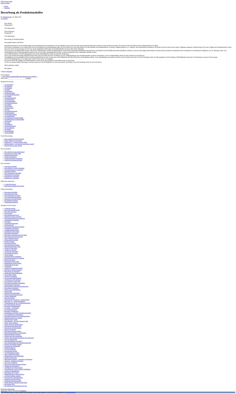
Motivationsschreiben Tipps (12, 246)
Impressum (4, 389)
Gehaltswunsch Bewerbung (12, 379)
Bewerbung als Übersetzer (12, 271)
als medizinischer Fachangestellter (14, 119)
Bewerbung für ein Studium (29, 76)
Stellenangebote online (11, 319)
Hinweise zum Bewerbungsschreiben (15, 364)
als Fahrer (7, 123)
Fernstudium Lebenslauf (11, 228)
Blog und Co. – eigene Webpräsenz (14, 301)
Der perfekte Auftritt (10, 275)
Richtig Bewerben (9, 260)
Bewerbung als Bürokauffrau (10, 76)
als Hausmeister (9, 108)
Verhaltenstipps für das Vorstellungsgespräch (17, 303)
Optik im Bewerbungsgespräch (13, 295)
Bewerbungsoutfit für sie (11, 215)
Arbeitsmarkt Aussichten (11, 220)
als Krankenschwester (10, 111)
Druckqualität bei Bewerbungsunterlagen (16, 286)
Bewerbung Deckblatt (10, 192)
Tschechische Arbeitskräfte (12, 346)
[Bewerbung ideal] (6, 1)
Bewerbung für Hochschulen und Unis (15, 386)
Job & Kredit (8, 291)
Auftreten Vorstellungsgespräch (13, 268)
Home (6, 6)
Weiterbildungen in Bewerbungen (14, 374)
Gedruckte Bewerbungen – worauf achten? (17, 299)
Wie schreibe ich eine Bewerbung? (14, 152)
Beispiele (7, 8)
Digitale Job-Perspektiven (11, 366)
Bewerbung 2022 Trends (11, 372)
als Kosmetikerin (9, 128)
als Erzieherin (8, 106)
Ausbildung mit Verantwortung (13, 367)
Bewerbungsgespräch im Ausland (14, 258)
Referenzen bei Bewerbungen (13, 270)
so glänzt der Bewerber (11, 251)
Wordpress (23, 391)
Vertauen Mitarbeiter (10, 296)
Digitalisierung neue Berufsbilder (14, 356)
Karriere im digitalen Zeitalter (13, 344)
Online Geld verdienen (11, 323)
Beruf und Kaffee (9, 298)
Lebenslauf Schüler (10, 171)
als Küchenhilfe (9, 133)
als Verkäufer (8, 88)
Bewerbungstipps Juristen (11, 245)
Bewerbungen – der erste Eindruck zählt (16, 321)
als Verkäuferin (8, 84)
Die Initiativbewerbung (11, 200)
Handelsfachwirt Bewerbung (12, 263)
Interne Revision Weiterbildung (13, 324)
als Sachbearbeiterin (10, 98)
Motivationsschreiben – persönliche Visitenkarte (18, 359)
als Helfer (7, 89)
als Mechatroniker (9, 93)
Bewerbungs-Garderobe (11, 288)
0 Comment (4, 18)
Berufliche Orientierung (11, 311)
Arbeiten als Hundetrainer (11, 371)
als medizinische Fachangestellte (13, 118)
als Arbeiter (7, 129)
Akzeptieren (68, 392)
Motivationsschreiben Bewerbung (14, 186)
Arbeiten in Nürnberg (10, 276)
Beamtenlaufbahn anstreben (12, 334)
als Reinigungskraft (10, 126)
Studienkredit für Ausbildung (12, 256)
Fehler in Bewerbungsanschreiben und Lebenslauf (19, 338)
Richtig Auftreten (9, 241)
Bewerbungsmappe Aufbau (12, 195)
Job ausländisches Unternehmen (13, 314)
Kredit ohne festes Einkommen (13, 273)
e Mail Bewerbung (9, 208)
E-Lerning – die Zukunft (11, 308)
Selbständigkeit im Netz (11, 265)
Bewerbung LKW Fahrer (11, 261)
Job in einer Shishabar (10, 363)
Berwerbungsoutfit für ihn (12, 210)
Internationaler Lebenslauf (12, 285)
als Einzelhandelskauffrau (11, 94)
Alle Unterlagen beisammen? (12, 197)
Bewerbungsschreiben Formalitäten (14, 283)
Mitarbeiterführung (9, 348)
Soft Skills (7, 222)
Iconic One (4, 391)
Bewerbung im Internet (11, 253)
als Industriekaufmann (10, 103)
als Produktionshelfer (10, 114)
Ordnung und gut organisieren (13, 336)
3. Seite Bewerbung (10, 184)
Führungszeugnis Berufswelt (12, 326)
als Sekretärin (8, 91)
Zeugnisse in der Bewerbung (12, 199)
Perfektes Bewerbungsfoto (12, 293)
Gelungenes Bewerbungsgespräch (14, 227)
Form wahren (8, 213)
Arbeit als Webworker (10, 248)
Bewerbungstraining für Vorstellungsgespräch (17, 343)
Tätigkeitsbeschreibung (11, 202)
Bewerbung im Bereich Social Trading (15, 235)
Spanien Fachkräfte (10, 329)
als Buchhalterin (9, 131)
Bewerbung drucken (10, 212)
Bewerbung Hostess (10, 243)
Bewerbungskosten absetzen (12, 304)
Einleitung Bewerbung (11, 155)
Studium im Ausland (10, 250)
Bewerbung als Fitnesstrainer (12, 328)
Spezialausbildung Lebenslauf (13, 341)
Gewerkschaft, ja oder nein (12, 281)
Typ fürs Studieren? (10, 349)
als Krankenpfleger (9, 101)
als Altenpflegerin (9, 116)
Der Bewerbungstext (10, 157)
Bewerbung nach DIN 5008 (12, 153)
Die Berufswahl (9, 225)
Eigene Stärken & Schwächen (13, 140)
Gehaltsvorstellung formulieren (13, 158)
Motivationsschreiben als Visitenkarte (15, 333)
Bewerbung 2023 (9, 384)
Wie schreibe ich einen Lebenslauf (14, 168)
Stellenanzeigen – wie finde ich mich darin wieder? (19, 144)
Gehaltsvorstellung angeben (12, 376)
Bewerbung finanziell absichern (13, 236)
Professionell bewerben (11, 240)
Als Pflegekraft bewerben (11, 353)
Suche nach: (4, 78)
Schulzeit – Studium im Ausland (13, 361)
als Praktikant (8, 124)
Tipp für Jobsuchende (10, 339)
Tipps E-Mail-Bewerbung (11, 354)
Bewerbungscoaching (10, 351)
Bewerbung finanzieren (11, 233)
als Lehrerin (7, 96)
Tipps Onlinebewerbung (11, 238)
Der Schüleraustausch (10, 309)
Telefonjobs (7, 266)
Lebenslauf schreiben (10, 166)
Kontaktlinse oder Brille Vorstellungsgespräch (17, 313)
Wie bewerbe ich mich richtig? (13, 145)
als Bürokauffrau (9, 113)
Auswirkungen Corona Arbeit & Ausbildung (17, 369)
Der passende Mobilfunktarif (12, 278)
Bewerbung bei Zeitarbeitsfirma (13, 377)
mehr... (74, 392)
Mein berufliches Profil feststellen (14, 139)
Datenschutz (11, 389)
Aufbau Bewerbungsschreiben (13, 160)
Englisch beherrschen (10, 358)
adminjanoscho (7, 17)
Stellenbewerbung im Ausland (13, 318)
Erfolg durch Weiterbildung (12, 290)
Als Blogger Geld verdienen (12, 280)
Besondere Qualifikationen (12, 306)
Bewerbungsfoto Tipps (11, 194)
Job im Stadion (8, 255)
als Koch (7, 109)
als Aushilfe (7, 104)
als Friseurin (8, 121)
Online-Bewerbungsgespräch (12, 381)
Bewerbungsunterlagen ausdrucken (14, 218)
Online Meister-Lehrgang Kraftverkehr (15, 382)
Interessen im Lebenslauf (11, 178)
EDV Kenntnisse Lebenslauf (12, 173)
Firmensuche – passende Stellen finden (15, 142)
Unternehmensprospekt (11, 223)
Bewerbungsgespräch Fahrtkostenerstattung (17, 316)
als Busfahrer (8, 86)
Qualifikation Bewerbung (11, 232)
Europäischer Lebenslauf (11, 176)
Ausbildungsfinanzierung (11, 230)
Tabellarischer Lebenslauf (11, 175)
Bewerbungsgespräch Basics (12, 331)
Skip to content (5, 3)
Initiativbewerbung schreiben (12, 217)
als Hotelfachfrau (9, 99)
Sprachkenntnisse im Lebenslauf (13, 170)
